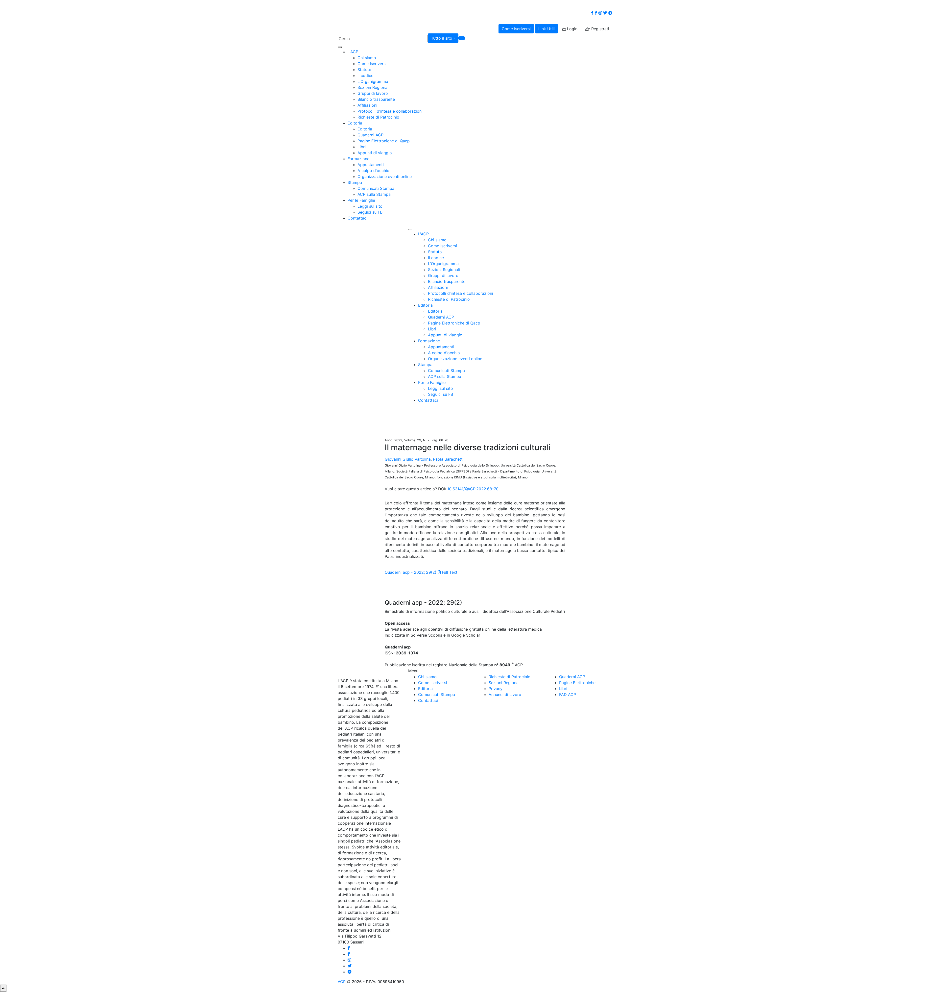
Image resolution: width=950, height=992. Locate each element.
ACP (342, 981)
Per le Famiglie (361, 200)
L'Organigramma (372, 81)
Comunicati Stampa (375, 188)
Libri (361, 146)
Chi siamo (366, 57)
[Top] (3, 988)
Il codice (365, 75)
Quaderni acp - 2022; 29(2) (410, 572)
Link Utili (546, 28)
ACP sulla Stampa (374, 194)
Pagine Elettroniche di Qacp (383, 140)
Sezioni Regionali (373, 87)
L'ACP (353, 51)
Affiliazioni (367, 105)
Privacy (495, 688)
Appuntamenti (370, 164)
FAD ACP (567, 694)
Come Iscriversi (516, 28)
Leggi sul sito (369, 206)
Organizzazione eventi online (384, 176)
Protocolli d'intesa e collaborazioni (390, 111)
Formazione (358, 158)
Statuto (364, 69)
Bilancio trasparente (376, 99)
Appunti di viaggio (374, 152)
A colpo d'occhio (373, 170)
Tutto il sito (441, 38)
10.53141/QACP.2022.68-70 (473, 488)
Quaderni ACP (370, 134)
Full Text (449, 572)
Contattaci (357, 218)
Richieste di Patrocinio (378, 117)
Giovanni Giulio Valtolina (408, 459)
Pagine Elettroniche (577, 682)
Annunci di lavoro (505, 694)
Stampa (355, 182)
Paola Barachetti (448, 459)
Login (571, 28)
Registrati (599, 28)
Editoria (355, 123)
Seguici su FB (369, 212)
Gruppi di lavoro (372, 93)
